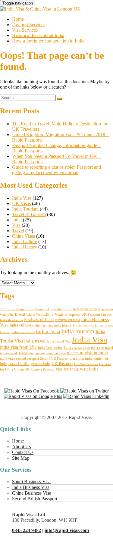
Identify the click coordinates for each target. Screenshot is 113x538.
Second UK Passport (54, 358)
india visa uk (9, 353)
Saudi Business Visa (31, 481)
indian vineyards (23, 332)
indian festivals (83, 325)
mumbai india (56, 353)
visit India (89, 369)
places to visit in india (87, 352)
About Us (21, 446)
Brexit (20, 314)
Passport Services (28, 24)
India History (24, 246)
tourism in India (81, 358)
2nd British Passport (14, 309)
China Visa (34, 314)
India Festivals (42, 325)
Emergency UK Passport (82, 314)
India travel (35, 341)
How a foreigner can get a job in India (48, 40)
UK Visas (21, 203)
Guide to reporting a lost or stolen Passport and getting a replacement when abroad (56, 169)
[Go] (59, 99)
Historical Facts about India (38, 35)
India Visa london (50, 347)
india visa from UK (18, 347)
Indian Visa (48, 331)
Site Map (20, 458)
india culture (20, 325)
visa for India (67, 369)
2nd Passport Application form (50, 309)
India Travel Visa (59, 341)
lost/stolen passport (32, 353)
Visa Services (25, 30)
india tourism (77, 331)
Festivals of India (39, 319)
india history (63, 325)
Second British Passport (34, 498)
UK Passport (62, 363)
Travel (18, 230)
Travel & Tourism (29, 214)
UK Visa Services (86, 364)
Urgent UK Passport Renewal (34, 369)
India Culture (24, 241)
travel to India (40, 364)
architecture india (85, 309)
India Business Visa (30, 487)
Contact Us (22, 452)
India (17, 219)
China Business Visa (31, 493)
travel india (19, 363)
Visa (16, 225)
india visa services (77, 348)
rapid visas (7, 358)
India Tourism (25, 208)
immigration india (67, 320)
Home (18, 19)
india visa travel (102, 347)
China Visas (23, 236)
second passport (27, 358)
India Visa (21, 198)
